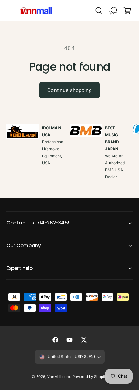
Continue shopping (69, 90)
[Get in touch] (113, 11)
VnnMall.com (58, 376)
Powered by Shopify (89, 376)
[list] (69, 159)
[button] (10, 11)
